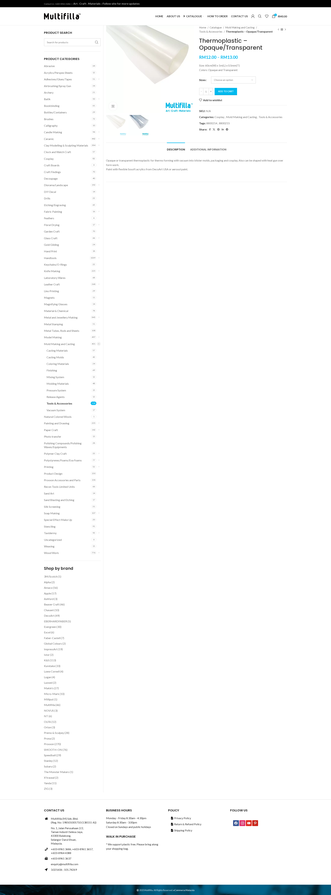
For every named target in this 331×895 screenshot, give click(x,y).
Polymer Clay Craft (55, 453)
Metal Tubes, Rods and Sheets (61, 330)
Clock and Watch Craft (57, 152)
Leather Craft (52, 284)
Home (203, 27)
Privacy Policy (182, 818)
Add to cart (226, 91)
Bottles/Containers (55, 112)
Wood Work (51, 552)
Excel (47, 632)
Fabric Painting (53, 211)
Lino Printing (51, 291)
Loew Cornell (51, 671)
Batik (47, 99)
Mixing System (55, 377)
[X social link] (214, 129)
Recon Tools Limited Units (59, 486)
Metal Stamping (53, 324)
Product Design (53, 473)
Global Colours (53, 643)
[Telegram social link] (227, 129)
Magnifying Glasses (55, 304)
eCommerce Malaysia (183, 890)
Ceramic (49, 138)
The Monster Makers (56, 771)
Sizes (202, 80)
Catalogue (216, 27)
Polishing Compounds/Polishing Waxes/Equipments (63, 445)
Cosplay (219, 117)
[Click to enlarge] (113, 106)
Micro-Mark (51, 693)
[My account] (252, 16)
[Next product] (285, 29)
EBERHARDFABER (55, 621)
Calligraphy (51, 125)
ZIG (46, 788)
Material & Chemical (56, 310)
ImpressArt (50, 649)
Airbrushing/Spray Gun (57, 86)
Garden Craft (52, 231)
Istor (47, 654)
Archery (48, 92)
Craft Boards (51, 165)
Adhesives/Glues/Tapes (58, 79)
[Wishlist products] (266, 16)
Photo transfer (52, 436)
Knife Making (52, 271)
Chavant (49, 610)
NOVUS (49, 710)
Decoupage (51, 178)
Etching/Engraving (55, 205)
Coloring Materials (58, 363)
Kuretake (49, 666)
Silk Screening (52, 506)
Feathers (49, 218)
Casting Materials (57, 350)
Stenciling (50, 526)
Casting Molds (55, 357)
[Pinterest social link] (218, 129)
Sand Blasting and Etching (59, 500)
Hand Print (50, 251)
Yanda (47, 783)
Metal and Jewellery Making (61, 317)
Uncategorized (53, 539)
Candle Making (53, 132)
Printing (48, 466)
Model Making (53, 337)
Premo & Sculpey (54, 732)
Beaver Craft (51, 604)
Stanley (48, 760)
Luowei (48, 682)
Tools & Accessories (211, 31)
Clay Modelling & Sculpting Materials (66, 145)
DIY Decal (50, 191)
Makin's (48, 688)
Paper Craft (51, 430)
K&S (46, 660)
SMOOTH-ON (53, 749)
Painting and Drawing (56, 423)
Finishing (52, 370)
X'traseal (49, 777)
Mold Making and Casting (240, 27)
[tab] (176, 148)
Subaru (48, 766)
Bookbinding (51, 105)
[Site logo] (62, 15)
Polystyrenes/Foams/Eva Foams (63, 460)
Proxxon (49, 744)
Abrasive (49, 66)
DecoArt (49, 615)
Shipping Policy (183, 830)
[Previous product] (278, 29)
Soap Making (52, 513)
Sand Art (49, 493)
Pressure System (56, 390)
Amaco (48, 587)
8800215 (224, 123)
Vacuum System (56, 410)
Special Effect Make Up (58, 519)
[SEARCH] (97, 42)
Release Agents (56, 396)
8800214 (211, 123)
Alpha (47, 582)
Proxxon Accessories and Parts (62, 480)
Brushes (48, 119)
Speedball (50, 755)
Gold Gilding (51, 244)
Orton (47, 727)
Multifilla (49, 704)
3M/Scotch (50, 576)
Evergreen (50, 626)
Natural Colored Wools (58, 416)
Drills (47, 198)
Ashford (49, 598)
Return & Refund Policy (187, 824)
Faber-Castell (52, 638)
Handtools (50, 258)
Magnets (49, 297)
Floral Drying (51, 224)
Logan (47, 677)
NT (46, 716)
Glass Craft (50, 238)
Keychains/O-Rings (55, 264)
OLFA (47, 721)
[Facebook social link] (210, 129)
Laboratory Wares (55, 277)
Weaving (49, 546)
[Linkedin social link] (223, 129)
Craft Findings (52, 172)
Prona (47, 738)
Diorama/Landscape (56, 185)
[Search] (259, 16)
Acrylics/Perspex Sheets (58, 72)
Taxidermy (50, 533)
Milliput (48, 699)
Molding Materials (58, 383)
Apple (47, 593)
